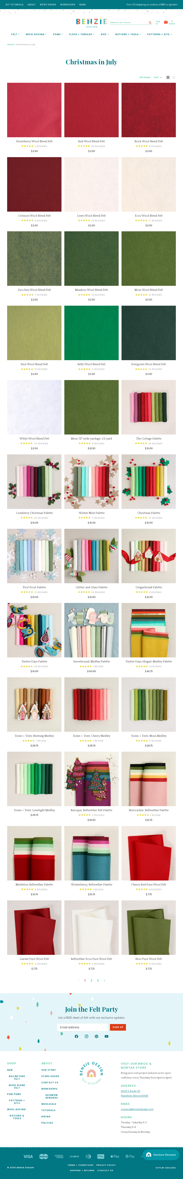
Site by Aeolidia (166, 1167)
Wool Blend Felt (17, 1086)
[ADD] (113, 429)
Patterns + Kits (17, 1101)
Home (10, 44)
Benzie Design (25, 1167)
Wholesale (48, 1103)
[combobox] (131, 22)
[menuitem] (83, 5)
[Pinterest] (96, 1036)
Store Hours (50, 1076)
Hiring (46, 1116)
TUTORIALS (48, 1110)
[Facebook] (76, 1036)
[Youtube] (106, 1036)
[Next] (104, 980)
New (10, 1069)
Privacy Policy (106, 1165)
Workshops (49, 1088)
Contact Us (49, 1082)
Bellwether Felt (17, 1077)
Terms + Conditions (80, 1165)
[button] (158, 77)
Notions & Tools (17, 1117)
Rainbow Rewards (52, 1096)
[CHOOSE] (56, 131)
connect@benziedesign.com (137, 1109)
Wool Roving (16, 1109)
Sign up (118, 1027)
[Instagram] (86, 1036)
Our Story (48, 1069)
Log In (158, 22)
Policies (47, 1122)
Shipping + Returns (82, 1170)
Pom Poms (14, 1094)
